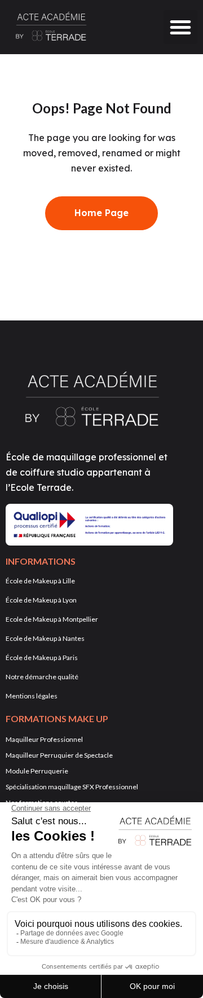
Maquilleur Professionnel (44, 739)
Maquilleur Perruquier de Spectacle (59, 755)
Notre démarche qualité (42, 676)
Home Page (101, 212)
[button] (180, 27)
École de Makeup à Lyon (41, 600)
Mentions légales (32, 696)
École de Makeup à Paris (42, 657)
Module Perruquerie (37, 771)
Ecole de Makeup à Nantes (45, 638)
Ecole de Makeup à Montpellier (52, 619)
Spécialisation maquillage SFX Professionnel (72, 786)
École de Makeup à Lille (40, 581)
